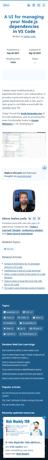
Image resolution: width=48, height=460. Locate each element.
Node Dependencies (31, 113)
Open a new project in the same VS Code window (23, 378)
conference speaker (32, 230)
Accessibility (30, 323)
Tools (11, 317)
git (23, 328)
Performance (30, 334)
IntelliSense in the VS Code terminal (22, 270)
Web (11, 328)
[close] (44, 417)
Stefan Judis (30, 36)
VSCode (10, 249)
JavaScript (13, 312)
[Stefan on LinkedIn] (30, 218)
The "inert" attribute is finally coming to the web (22, 400)
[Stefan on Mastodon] (39, 218)
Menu (6, 5)
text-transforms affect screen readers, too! (20, 350)
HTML (25, 317)
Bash (40, 317)
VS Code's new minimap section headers (24, 287)
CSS (30, 312)
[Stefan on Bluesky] (34, 218)
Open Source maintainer (20, 233)
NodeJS (12, 323)
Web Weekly (22, 453)
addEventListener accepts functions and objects (22, 373)
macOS (12, 334)
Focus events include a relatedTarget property (21, 369)
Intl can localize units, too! (13, 404)
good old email (24, 176)
